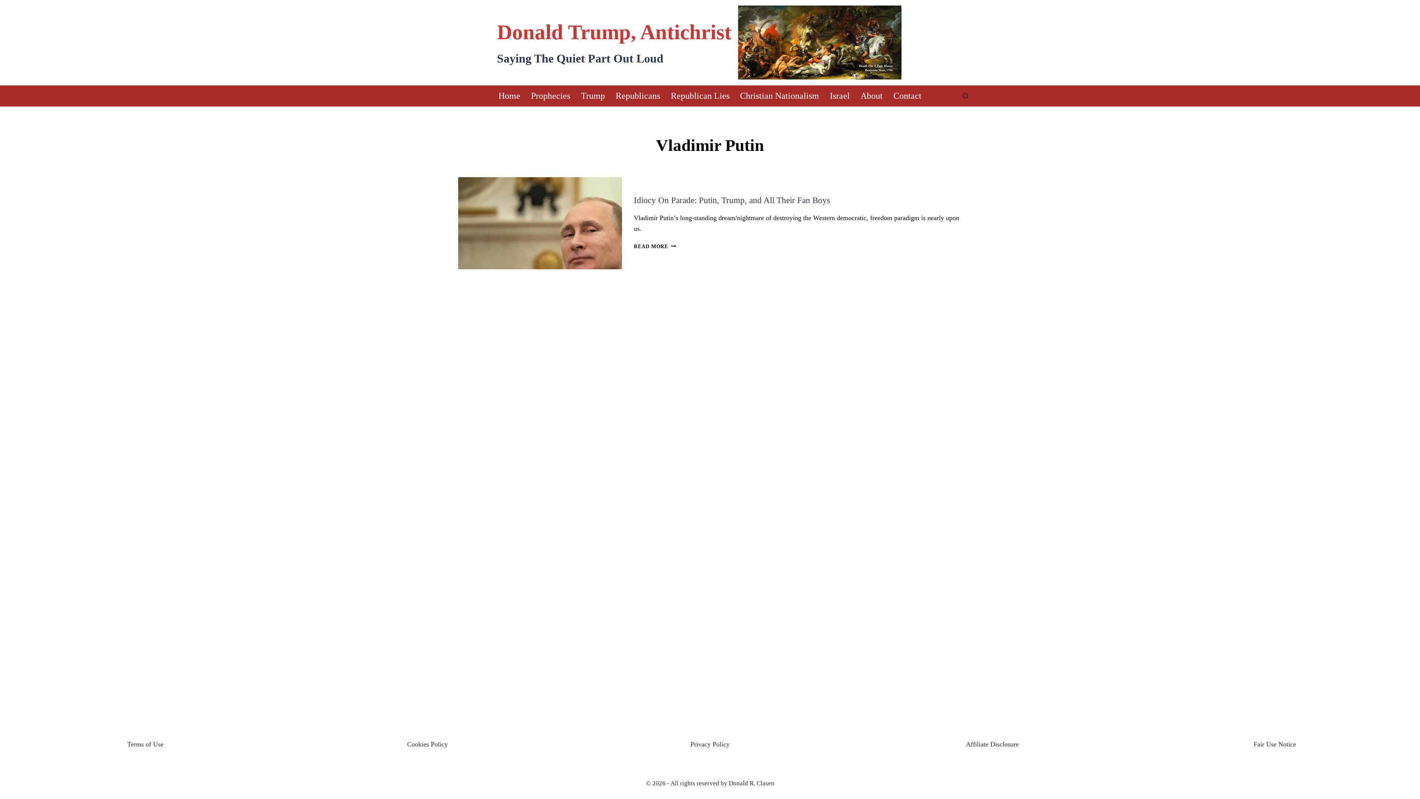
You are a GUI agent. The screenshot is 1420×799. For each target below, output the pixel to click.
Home (509, 96)
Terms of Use (145, 744)
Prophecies (550, 96)
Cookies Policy (427, 744)
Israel (840, 96)
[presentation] (540, 223)
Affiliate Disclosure (992, 744)
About (872, 96)
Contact (907, 96)
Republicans (638, 96)
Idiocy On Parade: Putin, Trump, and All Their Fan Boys (732, 200)
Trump (593, 96)
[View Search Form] (965, 96)
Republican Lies (700, 96)
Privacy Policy (710, 744)
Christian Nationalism (779, 96)
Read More (655, 246)
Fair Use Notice (1275, 744)
